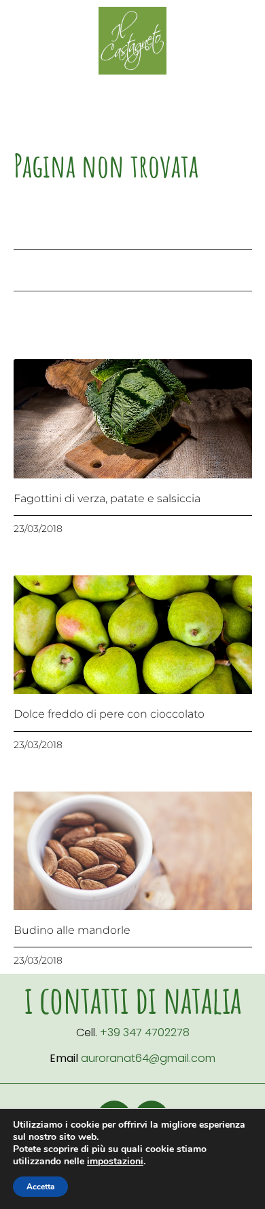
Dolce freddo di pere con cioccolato (109, 714)
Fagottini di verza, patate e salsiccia (107, 498)
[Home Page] (132, 41)
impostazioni (115, 1161)
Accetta (40, 1186)
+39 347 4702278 (145, 1032)
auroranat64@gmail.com (148, 1058)
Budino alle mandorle (72, 930)
